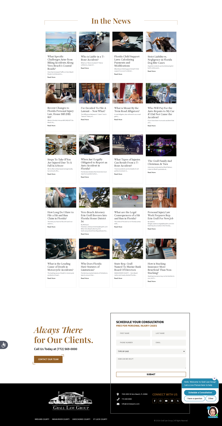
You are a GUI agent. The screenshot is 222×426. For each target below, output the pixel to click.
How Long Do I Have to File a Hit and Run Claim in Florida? (61, 215)
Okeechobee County (81, 419)
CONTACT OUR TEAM (48, 359)
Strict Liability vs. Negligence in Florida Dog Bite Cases (160, 59)
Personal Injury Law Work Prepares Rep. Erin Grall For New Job (160, 215)
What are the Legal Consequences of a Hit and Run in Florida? (127, 215)
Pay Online (206, 7)
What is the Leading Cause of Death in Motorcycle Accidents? (60, 266)
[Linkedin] (172, 401)
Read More (51, 77)
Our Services (164, 7)
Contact (184, 7)
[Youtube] (166, 401)
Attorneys (146, 7)
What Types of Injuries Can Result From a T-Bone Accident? (127, 162)
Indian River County (61, 419)
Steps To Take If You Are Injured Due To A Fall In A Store (60, 162)
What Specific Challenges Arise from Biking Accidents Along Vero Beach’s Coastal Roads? (60, 62)
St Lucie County (100, 419)
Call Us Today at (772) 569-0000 (55, 349)
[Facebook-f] (154, 401)
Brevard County (42, 419)
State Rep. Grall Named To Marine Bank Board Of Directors (127, 266)
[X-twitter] (178, 401)
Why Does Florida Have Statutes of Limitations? (91, 266)
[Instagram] (160, 401)
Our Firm (127, 7)
